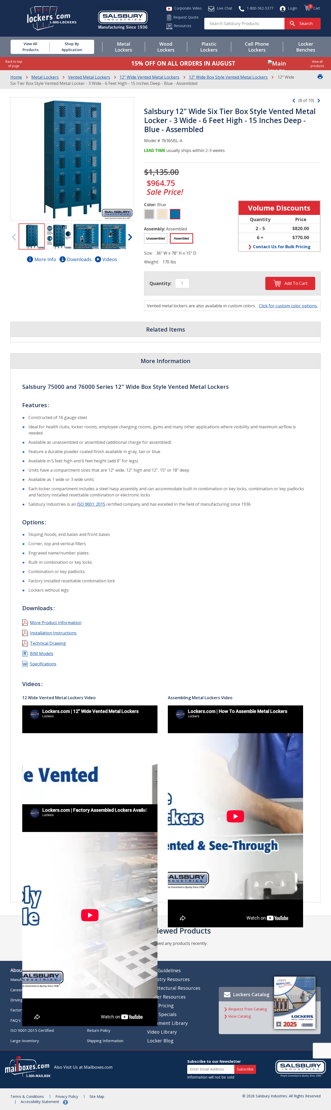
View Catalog (239, 1016)
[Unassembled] (155, 238)
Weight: (151, 262)
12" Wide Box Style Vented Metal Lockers (228, 77)
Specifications (43, 664)
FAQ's (15, 1020)
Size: (148, 253)
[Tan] (162, 214)
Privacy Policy (66, 1096)
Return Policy (98, 1030)
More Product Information (55, 622)
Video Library (162, 1032)
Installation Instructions (53, 633)
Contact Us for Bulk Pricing (282, 247)
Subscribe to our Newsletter (214, 1061)
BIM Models (41, 653)
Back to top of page (13, 63)
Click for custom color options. (288, 306)
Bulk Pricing (160, 1005)
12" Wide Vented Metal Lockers (149, 77)
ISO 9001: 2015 (91, 504)
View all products (317, 63)
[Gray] (149, 214)
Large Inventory (24, 1040)
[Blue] (175, 214)
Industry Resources (168, 979)
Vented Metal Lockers (89, 77)
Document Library (167, 1023)
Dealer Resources (166, 997)
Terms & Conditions (27, 1096)
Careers (17, 989)
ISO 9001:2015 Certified (32, 1030)
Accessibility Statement (40, 1101)
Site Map (96, 1096)
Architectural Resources (173, 988)
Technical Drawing (48, 643)
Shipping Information (105, 1040)
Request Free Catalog (247, 1008)
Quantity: (160, 283)
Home (16, 77)
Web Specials (162, 1014)
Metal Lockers (45, 77)
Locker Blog (160, 1040)
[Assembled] (181, 238)
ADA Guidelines (164, 970)
